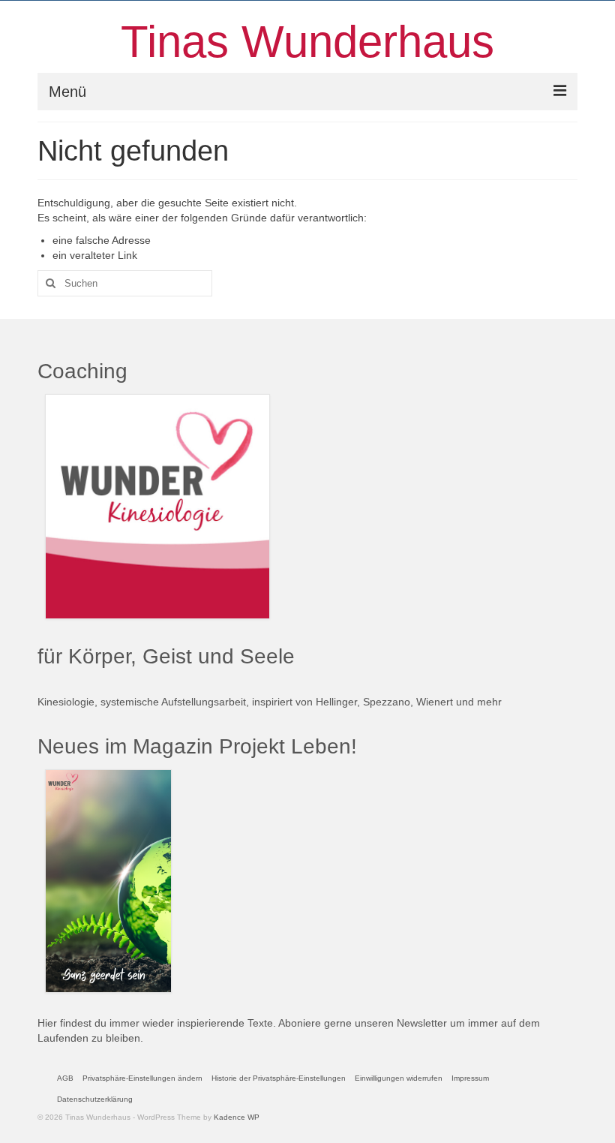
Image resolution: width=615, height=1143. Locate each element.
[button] (142, 1078)
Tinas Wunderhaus (307, 42)
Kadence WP (237, 1117)
